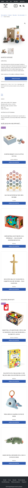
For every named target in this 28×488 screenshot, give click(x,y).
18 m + (10, 84)
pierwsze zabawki (12, 85)
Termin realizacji (21, 480)
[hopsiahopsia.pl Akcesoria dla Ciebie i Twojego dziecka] (5, 6)
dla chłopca (20, 84)
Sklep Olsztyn (22, 1)
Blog (11, 1)
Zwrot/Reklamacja (5, 482)
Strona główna (4, 15)
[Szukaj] (24, 6)
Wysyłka (14, 480)
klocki (7, 85)
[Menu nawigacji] (15, 6)
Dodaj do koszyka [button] (14, 162)
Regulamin (24, 482)
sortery (18, 85)
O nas (7, 1)
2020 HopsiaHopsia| (10, 486)
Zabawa (10, 15)
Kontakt (2, 1)
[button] (25, 23)
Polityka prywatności (15, 482)
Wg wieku (15, 15)
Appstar (20, 486)
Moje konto (16, 1)
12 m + (6, 84)
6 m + (13, 84)
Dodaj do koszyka (16, 78)
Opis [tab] (2, 94)
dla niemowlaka (21, 15)
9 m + (16, 84)
